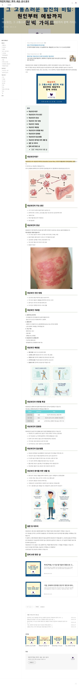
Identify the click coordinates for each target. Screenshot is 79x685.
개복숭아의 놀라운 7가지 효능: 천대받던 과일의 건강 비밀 (40, 619)
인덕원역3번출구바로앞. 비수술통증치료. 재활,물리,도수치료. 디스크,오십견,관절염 (48, 47)
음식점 (3, 83)
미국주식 (4, 47)
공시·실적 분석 (5, 51)
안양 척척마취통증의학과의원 (36, 45)
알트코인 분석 (5, 72)
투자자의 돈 (4, 57)
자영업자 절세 (5, 66)
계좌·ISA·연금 (5, 62)
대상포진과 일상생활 (35, 137)
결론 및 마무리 (33, 143)
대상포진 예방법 (34, 127)
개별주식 (4, 45)
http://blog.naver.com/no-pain (35, 43)
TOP (76, 684)
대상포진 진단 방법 (35, 121)
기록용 (3, 79)
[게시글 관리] (32, 607)
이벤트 (3, 49)
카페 (3, 85)
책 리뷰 (3, 81)
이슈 (3, 77)
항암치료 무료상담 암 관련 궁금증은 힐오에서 (40, 56)
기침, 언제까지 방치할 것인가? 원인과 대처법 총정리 (39, 625)
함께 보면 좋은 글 (34, 146)
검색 (72, 3)
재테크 (3, 43)
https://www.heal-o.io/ (33, 54)
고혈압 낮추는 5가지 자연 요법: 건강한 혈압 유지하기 (39, 627)
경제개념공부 (5, 55)
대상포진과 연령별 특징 (36, 130)
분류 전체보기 (5, 40)
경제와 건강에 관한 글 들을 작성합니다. (37, 659)
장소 (3, 87)
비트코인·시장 (5, 70)
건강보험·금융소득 (6, 64)
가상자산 (4, 68)
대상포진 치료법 (34, 124)
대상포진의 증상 (34, 118)
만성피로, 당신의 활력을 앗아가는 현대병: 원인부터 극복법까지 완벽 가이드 (44, 617)
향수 (3, 91)
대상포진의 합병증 (34, 133)
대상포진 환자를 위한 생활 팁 (38, 140)
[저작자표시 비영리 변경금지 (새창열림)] (42, 606)
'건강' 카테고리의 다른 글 (39, 149)
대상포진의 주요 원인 (35, 114)
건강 (28, 615)
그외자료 (4, 53)
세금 (3, 60)
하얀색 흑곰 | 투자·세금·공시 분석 (38, 657)
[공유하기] (30, 607)
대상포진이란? (33, 111)
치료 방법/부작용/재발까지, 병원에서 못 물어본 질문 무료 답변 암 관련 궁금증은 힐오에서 (46, 59)
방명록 (9, 5)
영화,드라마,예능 (5, 89)
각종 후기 (4, 75)
